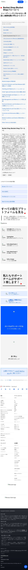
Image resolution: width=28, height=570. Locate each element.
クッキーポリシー (12, 531)
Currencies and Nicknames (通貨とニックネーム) (13, 114)
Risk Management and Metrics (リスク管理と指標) (14, 100)
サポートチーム (18, 550)
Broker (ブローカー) (7, 33)
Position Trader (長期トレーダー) (10, 68)
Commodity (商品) (7, 41)
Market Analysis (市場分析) (8, 81)
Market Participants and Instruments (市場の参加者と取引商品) (13, 23)
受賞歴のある (14, 218)
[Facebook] (1, 389)
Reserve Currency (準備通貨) (9, 71)
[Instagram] (22, 389)
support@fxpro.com (4, 555)
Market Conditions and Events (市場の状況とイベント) (14, 118)
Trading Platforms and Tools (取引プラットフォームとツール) (14, 109)
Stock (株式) (5, 78)
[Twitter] (9, 389)
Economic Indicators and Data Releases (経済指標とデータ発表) (13, 85)
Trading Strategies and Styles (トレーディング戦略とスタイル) (13, 95)
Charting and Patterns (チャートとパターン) (13, 89)
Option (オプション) (7, 62)
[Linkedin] (5, 389)
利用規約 (23, 530)
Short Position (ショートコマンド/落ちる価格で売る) (13, 74)
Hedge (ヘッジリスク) (8, 52)
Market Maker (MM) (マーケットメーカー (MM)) (13, 60)
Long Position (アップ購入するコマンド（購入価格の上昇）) (13, 56)
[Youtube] (14, 389)
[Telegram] (18, 389)
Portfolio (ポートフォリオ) (9, 65)
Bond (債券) (5, 30)
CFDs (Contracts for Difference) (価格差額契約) (13, 38)
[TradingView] (26, 389)
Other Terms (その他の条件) (9, 122)
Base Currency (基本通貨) (9, 27)
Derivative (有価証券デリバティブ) (10, 47)
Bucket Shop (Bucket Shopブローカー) (11, 35)
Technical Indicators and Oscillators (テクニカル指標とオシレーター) (13, 104)
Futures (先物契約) (7, 50)
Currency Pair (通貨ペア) (8, 44)
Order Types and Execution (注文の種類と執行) (14, 92)
